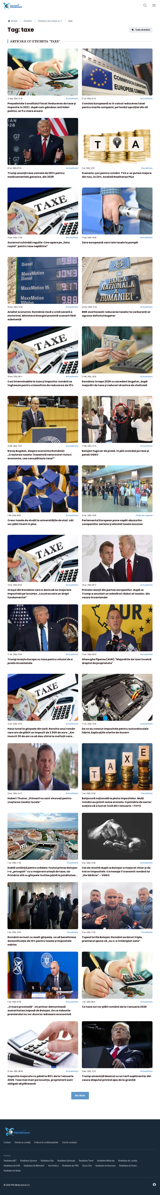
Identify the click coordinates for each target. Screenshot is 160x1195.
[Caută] (145, 6)
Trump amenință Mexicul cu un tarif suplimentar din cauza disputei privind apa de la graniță (116, 1078)
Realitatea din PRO (70, 1165)
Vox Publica (53, 1165)
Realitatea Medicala (106, 1160)
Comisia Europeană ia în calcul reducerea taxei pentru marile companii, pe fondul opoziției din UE (115, 105)
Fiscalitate (146, 168)
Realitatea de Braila (12, 1170)
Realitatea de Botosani (105, 1165)
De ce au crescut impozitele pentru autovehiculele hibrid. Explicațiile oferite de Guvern (115, 730)
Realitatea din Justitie (127, 1160)
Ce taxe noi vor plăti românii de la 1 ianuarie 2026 (114, 1007)
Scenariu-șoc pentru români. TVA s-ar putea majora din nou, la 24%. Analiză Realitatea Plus (117, 175)
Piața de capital (144, 515)
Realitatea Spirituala (66, 1160)
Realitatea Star (47, 1160)
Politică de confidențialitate (46, 1142)
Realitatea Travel (86, 1160)
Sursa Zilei (87, 1165)
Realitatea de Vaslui (128, 1165)
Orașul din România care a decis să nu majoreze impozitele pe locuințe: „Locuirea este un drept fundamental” (39, 593)
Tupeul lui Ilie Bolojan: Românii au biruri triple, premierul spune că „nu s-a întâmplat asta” (112, 939)
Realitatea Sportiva (28, 1160)
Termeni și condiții (22, 1142)
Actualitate (72, 98)
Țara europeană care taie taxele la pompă (110, 242)
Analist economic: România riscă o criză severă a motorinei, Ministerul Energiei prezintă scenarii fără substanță (42, 315)
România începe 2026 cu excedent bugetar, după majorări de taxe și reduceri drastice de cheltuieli (115, 383)
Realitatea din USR (12, 1165)
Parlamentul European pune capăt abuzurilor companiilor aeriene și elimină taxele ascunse (112, 522)
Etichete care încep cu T (50, 21)
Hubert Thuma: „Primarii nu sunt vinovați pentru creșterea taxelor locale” (39, 800)
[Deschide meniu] (154, 6)
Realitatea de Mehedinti (34, 1165)
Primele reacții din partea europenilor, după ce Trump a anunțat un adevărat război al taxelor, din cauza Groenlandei (116, 593)
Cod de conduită (69, 1142)
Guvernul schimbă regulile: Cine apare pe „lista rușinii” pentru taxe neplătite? (39, 244)
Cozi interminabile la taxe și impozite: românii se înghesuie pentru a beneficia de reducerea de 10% (40, 383)
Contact (7, 1142)
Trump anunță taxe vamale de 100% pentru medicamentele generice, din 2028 (36, 175)
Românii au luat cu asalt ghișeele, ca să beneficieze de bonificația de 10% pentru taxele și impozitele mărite (42, 940)
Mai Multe (80, 1095)
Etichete (28, 21)
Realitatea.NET (10, 1160)
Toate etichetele (142, 30)
